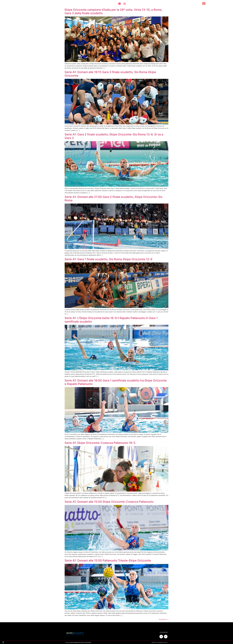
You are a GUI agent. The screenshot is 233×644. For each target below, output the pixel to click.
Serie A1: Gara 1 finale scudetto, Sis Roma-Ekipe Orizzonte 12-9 (108, 259)
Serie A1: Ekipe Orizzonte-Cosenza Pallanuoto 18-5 (100, 443)
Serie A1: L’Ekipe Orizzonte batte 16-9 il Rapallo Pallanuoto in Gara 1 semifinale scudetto (111, 319)
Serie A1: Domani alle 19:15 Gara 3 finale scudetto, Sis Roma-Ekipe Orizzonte (110, 73)
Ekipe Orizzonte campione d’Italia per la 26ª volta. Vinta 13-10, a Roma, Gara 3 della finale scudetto (113, 11)
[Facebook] (119, 3)
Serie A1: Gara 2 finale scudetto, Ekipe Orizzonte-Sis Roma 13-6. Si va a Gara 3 (114, 136)
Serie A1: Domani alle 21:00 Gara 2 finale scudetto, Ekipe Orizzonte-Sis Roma (113, 198)
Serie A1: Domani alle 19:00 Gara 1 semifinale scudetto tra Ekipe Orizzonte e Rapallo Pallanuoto (116, 382)
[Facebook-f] (161, 636)
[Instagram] (124, 3)
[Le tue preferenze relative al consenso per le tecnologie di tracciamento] (3, 642)
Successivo (163, 619)
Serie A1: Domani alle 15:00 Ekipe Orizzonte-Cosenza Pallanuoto (109, 501)
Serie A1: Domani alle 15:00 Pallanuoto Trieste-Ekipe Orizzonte (108, 560)
